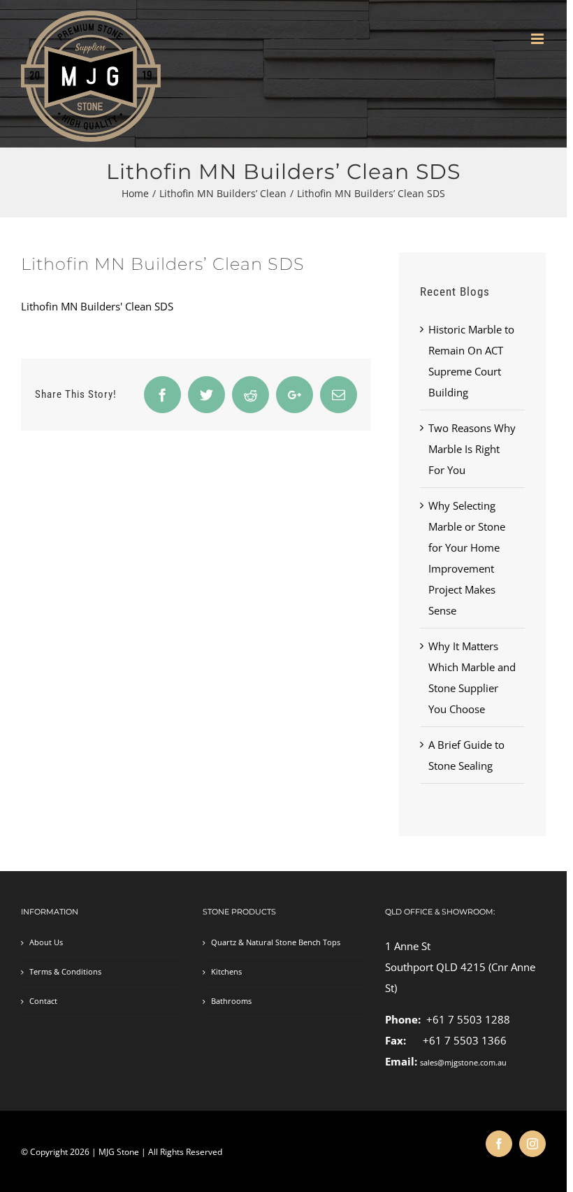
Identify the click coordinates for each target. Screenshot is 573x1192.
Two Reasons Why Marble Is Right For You (472, 449)
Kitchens (226, 972)
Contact (43, 1001)
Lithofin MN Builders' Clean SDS (97, 306)
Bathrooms (231, 1001)
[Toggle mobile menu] (538, 38)
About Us (46, 942)
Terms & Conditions (65, 972)
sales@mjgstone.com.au (463, 1063)
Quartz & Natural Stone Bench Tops (275, 942)
